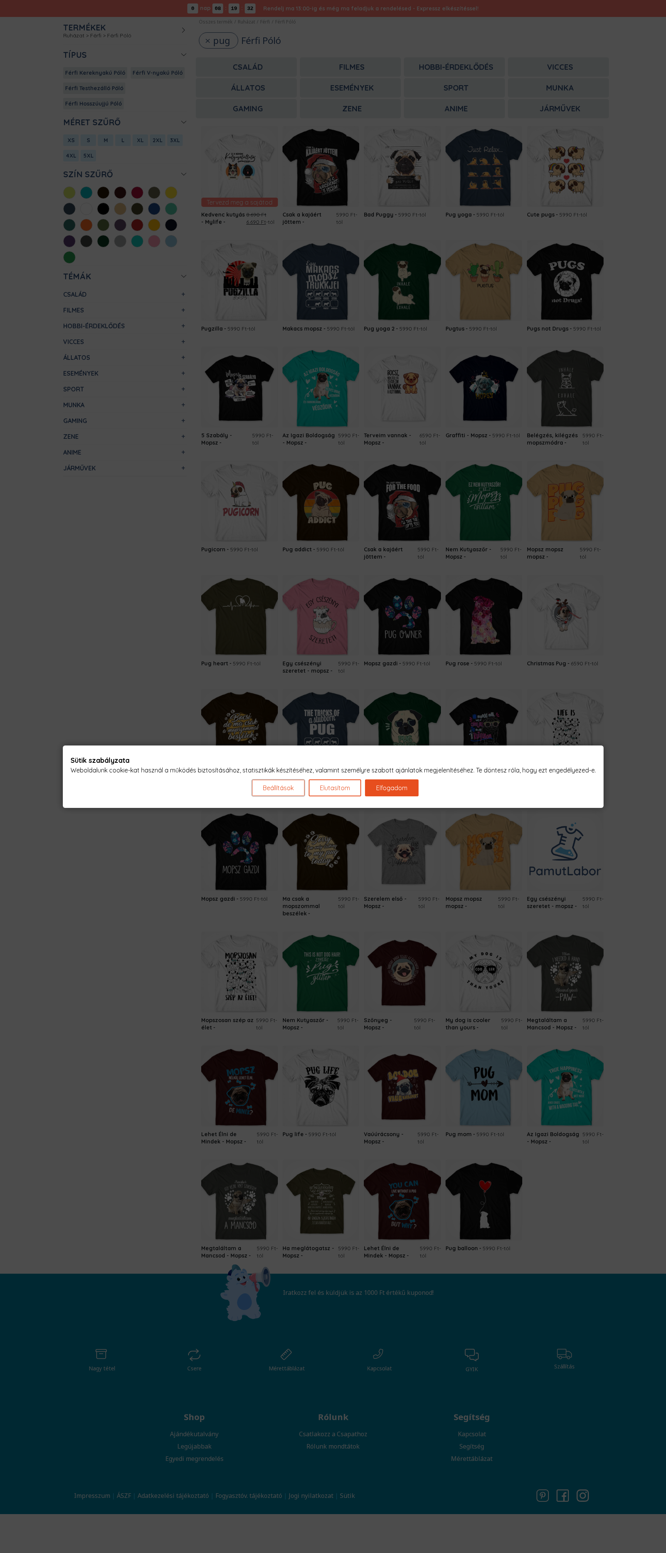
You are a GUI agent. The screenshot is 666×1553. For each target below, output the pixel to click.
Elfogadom (391, 788)
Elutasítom (335, 788)
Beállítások (278, 788)
